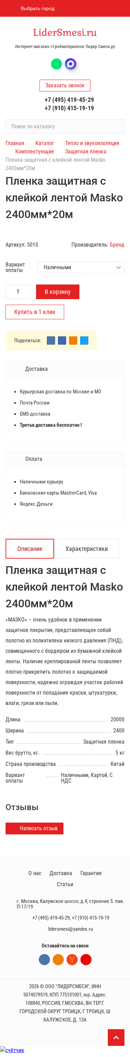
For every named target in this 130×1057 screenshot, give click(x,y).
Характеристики (87, 548)
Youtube (86, 959)
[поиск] (116, 126)
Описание (29, 548)
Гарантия (91, 873)
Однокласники (58, 959)
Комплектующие (34, 151)
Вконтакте (44, 959)
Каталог (44, 143)
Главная (15, 143)
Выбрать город (37, 8)
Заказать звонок (65, 85)
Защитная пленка (85, 151)
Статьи (65, 884)
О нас (34, 873)
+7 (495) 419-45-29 (69, 99)
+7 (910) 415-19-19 (69, 108)
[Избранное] (82, 8)
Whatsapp (56, 64)
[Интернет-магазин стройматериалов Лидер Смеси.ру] (65, 32)
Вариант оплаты (15, 267)
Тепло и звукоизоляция (92, 143)
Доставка (61, 873)
